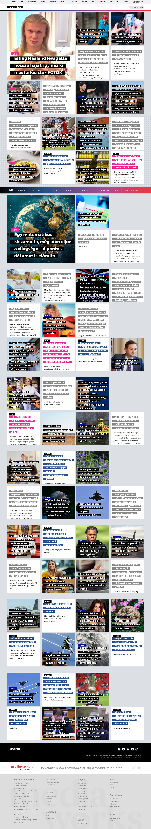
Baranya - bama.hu (20, 785)
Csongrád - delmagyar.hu (22, 793)
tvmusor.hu (81, 812)
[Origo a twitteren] (123, 749)
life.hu (112, 785)
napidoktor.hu (82, 796)
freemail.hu (114, 799)
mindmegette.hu (83, 799)
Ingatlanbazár (114, 2)
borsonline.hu (82, 823)
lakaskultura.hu (83, 788)
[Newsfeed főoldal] (15, 749)
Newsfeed (53, 2)
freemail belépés (136, 7)
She (93, 2)
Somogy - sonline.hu (21, 817)
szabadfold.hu (50, 799)
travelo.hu (81, 801)
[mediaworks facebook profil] (134, 768)
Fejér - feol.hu (18, 799)
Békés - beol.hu (19, 788)
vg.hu (48, 815)
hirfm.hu (113, 821)
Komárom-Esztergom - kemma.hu (25, 812)
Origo (14, 2)
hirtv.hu (48, 801)
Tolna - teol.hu (19, 822)
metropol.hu (114, 782)
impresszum (129, 755)
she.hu (112, 787)
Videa (43, 2)
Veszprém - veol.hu (52, 782)
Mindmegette (32, 2)
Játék (126, 2)
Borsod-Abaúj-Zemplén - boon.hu (25, 791)
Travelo (74, 2)
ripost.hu (113, 779)
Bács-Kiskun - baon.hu (21, 783)
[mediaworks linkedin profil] (139, 768)
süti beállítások (120, 755)
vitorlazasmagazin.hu (85, 806)
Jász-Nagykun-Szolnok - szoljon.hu (26, 809)
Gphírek (84, 2)
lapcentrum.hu (115, 807)
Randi (103, 2)
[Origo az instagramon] (128, 749)
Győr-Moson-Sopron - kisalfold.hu (25, 801)
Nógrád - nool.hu (19, 814)
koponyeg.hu (114, 801)
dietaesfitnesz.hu (84, 804)
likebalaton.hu (82, 793)
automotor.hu (82, 785)
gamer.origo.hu (83, 791)
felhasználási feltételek (107, 755)
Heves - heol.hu (19, 806)
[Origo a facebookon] (119, 749)
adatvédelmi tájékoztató (92, 755)
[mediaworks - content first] (21, 768)
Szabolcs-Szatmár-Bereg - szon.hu (26, 820)
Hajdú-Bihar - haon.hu (21, 804)
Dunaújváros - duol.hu (21, 796)
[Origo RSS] (136, 749)
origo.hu (48, 804)
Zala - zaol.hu (50, 785)
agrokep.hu (50, 818)
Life (22, 2)
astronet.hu (82, 783)
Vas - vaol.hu (50, 779)
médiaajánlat (137, 755)
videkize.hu (82, 809)
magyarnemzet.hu (52, 796)
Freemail (64, 2)
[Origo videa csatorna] (132, 749)
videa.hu (113, 804)
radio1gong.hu (115, 818)
